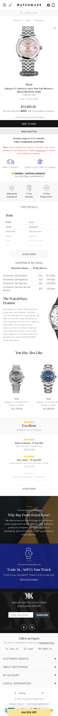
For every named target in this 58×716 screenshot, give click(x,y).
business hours (46, 642)
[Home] (29, 5)
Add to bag (29, 123)
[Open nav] (4, 5)
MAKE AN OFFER (29, 131)
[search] (21, 13)
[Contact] (10, 5)
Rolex (28, 20)
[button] (53, 5)
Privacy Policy (16, 704)
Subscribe (42, 614)
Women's (18, 20)
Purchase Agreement (37, 704)
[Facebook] (24, 627)
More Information (29, 579)
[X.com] (32, 627)
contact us (41, 150)
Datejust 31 (39, 20)
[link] (10, 164)
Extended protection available (29, 117)
